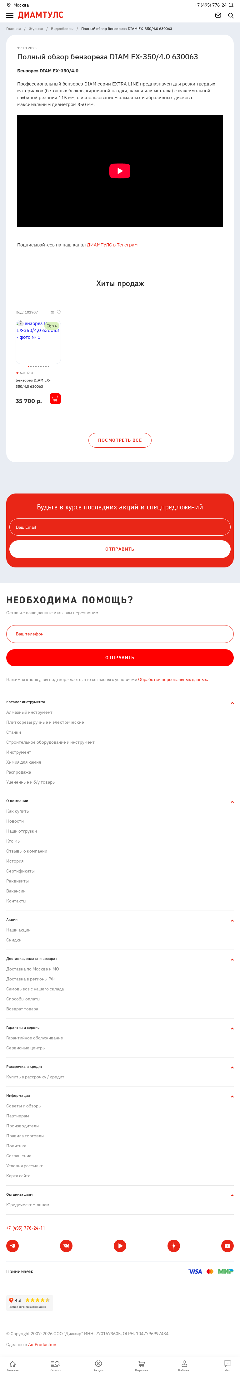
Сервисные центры (26, 1048)
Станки (13, 732)
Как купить (17, 811)
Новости (15, 821)
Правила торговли (25, 1136)
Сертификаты (20, 871)
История (14, 861)
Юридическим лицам (27, 1205)
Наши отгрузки (21, 831)
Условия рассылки (24, 1166)
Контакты (16, 901)
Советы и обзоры (24, 1106)
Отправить (120, 657)
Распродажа (18, 772)
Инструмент (18, 752)
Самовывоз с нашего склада (35, 989)
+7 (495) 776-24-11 (214, 5)
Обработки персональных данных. (172, 679)
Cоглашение (19, 1156)
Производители (22, 1126)
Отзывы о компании (26, 851)
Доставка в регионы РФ (30, 979)
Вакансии (16, 891)
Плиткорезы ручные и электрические (45, 722)
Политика (16, 1146)
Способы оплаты (23, 999)
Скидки (14, 940)
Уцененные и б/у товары (31, 782)
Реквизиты (17, 881)
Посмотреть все (120, 440)
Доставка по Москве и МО (32, 969)
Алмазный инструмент (29, 712)
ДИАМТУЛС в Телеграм (112, 245)
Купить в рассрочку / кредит (35, 1077)
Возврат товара (22, 1009)
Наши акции (18, 930)
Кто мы (13, 841)
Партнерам (17, 1116)
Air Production (41, 1344)
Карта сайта (18, 1176)
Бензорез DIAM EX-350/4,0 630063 (33, 383)
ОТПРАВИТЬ (120, 549)
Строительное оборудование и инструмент (50, 742)
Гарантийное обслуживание (34, 1038)
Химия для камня (23, 762)
